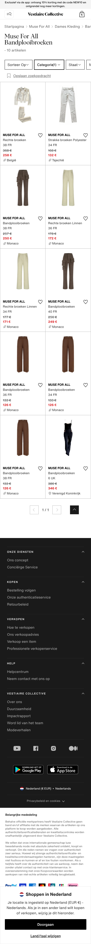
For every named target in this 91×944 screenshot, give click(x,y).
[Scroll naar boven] (74, 509)
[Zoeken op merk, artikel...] (9, 14)
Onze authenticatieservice (29, 597)
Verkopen (16, 619)
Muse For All (39, 26)
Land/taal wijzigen (45, 935)
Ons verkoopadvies (23, 634)
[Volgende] (56, 509)
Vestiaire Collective (26, 694)
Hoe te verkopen (20, 627)
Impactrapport (19, 715)
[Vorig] (34, 509)
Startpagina (14, 26)
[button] (82, 14)
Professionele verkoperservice (32, 648)
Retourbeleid (17, 604)
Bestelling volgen (21, 590)
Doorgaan (45, 924)
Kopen (12, 582)
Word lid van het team (25, 722)
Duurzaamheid (19, 708)
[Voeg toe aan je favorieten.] (40, 135)
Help (11, 663)
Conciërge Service (22, 567)
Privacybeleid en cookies (43, 801)
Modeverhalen (19, 730)
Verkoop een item (21, 641)
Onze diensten (20, 552)
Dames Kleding (67, 26)
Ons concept (17, 560)
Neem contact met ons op (28, 678)
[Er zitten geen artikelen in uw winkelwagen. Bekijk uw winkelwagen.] (82, 14)
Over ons (14, 701)
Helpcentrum (17, 671)
